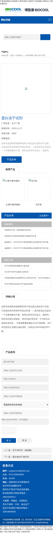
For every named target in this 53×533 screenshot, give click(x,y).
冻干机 (39, 204)
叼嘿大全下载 (41, 529)
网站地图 (3, 527)
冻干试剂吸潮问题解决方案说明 (16, 266)
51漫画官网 (25, 532)
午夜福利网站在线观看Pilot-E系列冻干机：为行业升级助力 (27, 278)
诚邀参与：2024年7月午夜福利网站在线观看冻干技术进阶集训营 (28, 248)
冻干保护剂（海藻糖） (23, 450)
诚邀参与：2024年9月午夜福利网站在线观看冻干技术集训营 (28, 242)
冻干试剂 (29, 55)
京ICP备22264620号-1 (26, 523)
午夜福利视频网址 (25, 527)
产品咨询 (11, 159)
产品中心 (19, 55)
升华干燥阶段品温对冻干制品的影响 (18, 284)
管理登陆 (46, 520)
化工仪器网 (38, 520)
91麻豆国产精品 (14, 532)
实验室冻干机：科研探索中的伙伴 (17, 230)
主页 (12, 55)
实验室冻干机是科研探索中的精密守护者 (20, 236)
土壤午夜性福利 (13, 204)
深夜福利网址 (30, 529)
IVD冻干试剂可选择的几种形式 (16, 272)
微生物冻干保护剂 (21, 457)
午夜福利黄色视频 (40, 527)
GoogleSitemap (42, 523)
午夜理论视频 (12, 527)
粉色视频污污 (19, 529)
